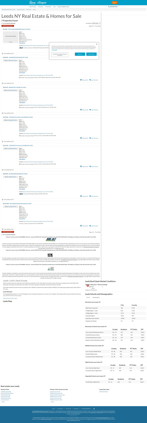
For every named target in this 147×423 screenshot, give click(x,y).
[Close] (96, 44)
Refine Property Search (7, 25)
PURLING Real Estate (6, 398)
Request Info (85, 80)
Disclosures (76, 408)
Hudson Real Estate (5, 396)
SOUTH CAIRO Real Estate (7, 393)
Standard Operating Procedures (91, 247)
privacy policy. (54, 49)
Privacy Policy (60, 408)
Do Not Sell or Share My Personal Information (60, 55)
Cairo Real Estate (5, 399)
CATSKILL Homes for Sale (56, 393)
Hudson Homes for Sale (55, 398)
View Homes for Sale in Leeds (10, 298)
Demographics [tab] (96, 297)
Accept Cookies (91, 54)
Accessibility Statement (86, 408)
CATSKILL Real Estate (6, 391)
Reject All (80, 54)
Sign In (114, 2)
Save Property (94, 80)
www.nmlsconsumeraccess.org (102, 417)
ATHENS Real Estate (5, 395)
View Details (22, 43)
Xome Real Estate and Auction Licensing (40, 411)
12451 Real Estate (103, 391)
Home (53, 408)
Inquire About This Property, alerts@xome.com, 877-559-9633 (38, 45)
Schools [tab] (88, 297)
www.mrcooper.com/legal (46, 419)
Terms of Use (68, 408)
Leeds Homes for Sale (55, 391)
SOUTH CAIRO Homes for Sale (57, 395)
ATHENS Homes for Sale (56, 396)
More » (3, 401)
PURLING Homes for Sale (56, 399)
